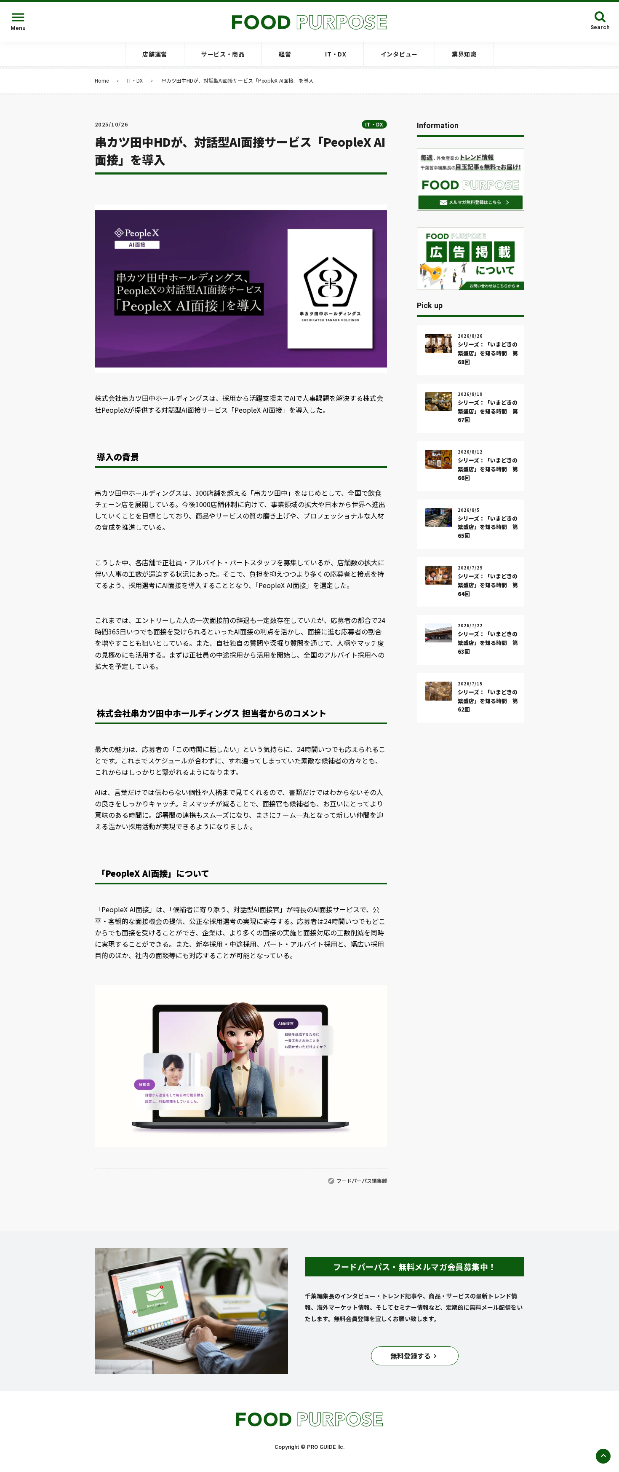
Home (102, 80)
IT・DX (135, 80)
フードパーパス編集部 (361, 1180)
